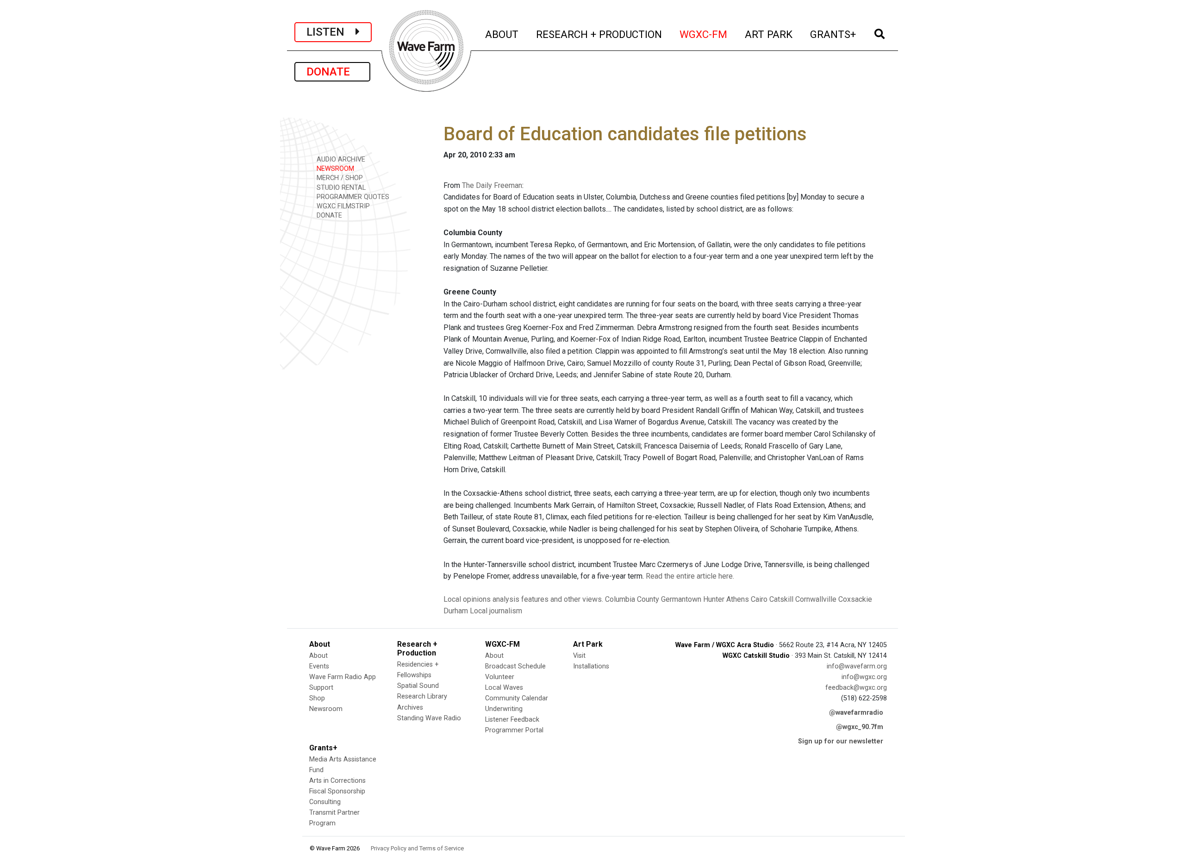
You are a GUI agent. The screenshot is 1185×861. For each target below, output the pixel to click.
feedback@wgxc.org (856, 688)
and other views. (576, 599)
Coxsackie (855, 599)
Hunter (713, 599)
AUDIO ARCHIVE (340, 159)
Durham (455, 610)
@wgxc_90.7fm (859, 727)
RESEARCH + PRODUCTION (599, 34)
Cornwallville (815, 599)
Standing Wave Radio (429, 718)
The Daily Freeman (492, 185)
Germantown (681, 599)
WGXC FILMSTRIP (342, 206)
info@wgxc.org (864, 677)
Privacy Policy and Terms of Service (417, 848)
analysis (506, 599)
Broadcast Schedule (515, 666)
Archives (410, 707)
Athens (737, 599)
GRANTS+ (833, 34)
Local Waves (504, 688)
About (318, 656)
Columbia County (632, 599)
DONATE (332, 71)
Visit (579, 656)
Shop (317, 698)
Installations (591, 666)
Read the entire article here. (690, 576)
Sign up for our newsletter (840, 741)
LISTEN (331, 31)
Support (321, 688)
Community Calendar (516, 698)
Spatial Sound (418, 686)
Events (319, 666)
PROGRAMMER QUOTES (352, 197)
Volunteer (499, 677)
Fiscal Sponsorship (337, 791)
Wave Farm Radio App (342, 677)
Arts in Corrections (337, 781)
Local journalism (496, 610)
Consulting (325, 802)
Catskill (781, 599)
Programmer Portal (514, 730)
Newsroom (326, 709)
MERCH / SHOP (339, 178)
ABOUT (502, 34)
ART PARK (769, 34)
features (535, 599)
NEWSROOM (334, 169)
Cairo (759, 599)
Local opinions (467, 599)
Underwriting (504, 709)
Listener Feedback (512, 720)
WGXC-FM (704, 34)
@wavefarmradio (856, 713)
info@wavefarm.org (857, 666)
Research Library (422, 696)
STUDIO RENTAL (340, 188)
